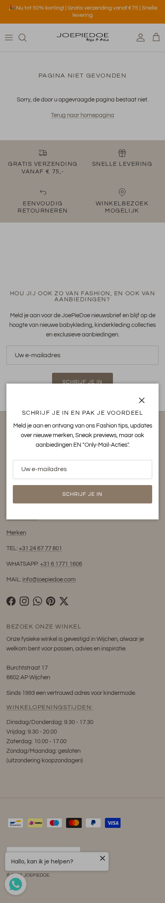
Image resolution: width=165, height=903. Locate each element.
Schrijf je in (82, 494)
